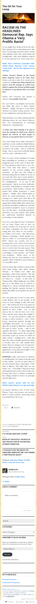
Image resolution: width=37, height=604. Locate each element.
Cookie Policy (10, 596)
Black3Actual (27, 424)
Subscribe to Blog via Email (14, 537)
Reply (7, 481)
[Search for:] (18, 521)
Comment (27, 510)
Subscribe (7, 554)
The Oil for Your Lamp (12, 8)
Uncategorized (13, 426)
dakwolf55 (13, 469)
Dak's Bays (20, 477)
